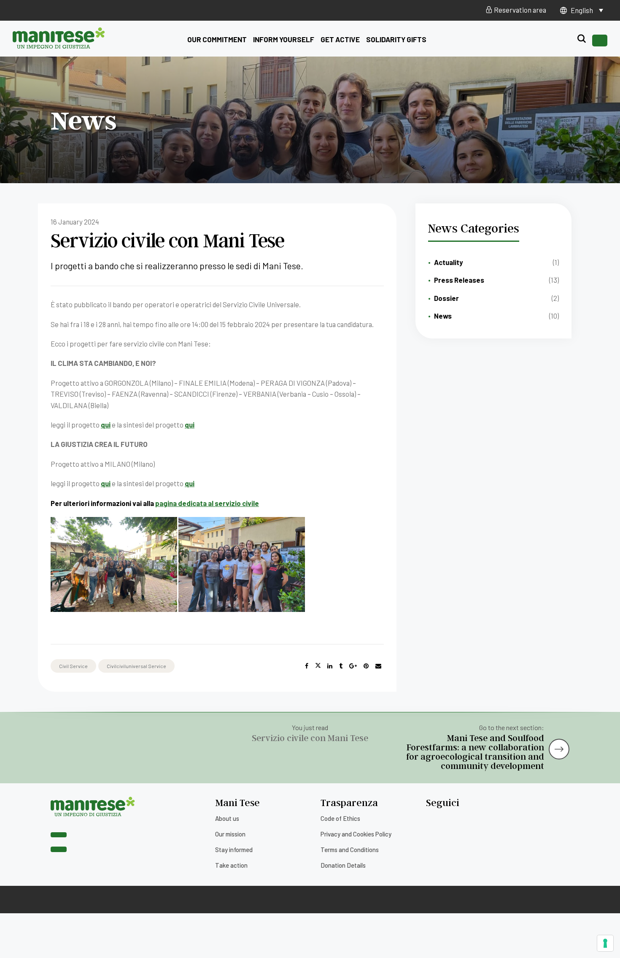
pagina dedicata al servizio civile (207, 503)
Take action (231, 865)
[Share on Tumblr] (340, 665)
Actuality (448, 262)
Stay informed (234, 849)
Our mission (230, 834)
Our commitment (217, 39)
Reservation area (519, 9)
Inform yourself (283, 39)
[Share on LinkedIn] (329, 665)
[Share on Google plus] (353, 665)
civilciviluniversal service (136, 666)
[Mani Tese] (59, 45)
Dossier (446, 298)
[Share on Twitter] (318, 665)
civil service (73, 666)
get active (340, 39)
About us (227, 818)
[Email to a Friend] (378, 665)
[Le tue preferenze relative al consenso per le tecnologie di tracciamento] (605, 943)
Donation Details (343, 865)
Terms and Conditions (350, 849)
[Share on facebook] (306, 665)
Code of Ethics (340, 818)
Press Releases (459, 280)
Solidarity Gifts (396, 39)
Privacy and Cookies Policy (356, 834)
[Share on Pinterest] (366, 665)
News (443, 315)
